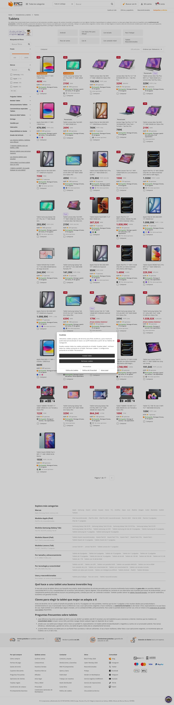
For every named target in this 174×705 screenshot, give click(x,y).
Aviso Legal (104, 370)
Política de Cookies (72, 370)
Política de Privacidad (89, 370)
